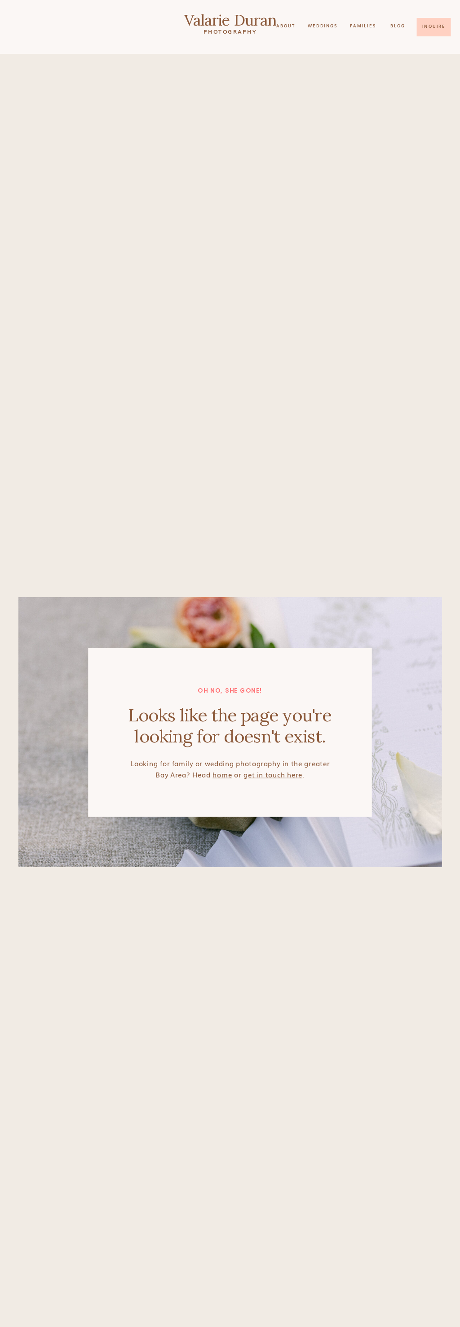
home (222, 774)
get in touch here (272, 774)
